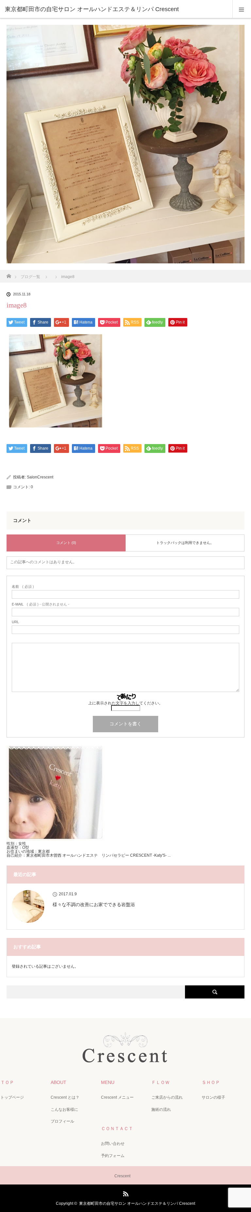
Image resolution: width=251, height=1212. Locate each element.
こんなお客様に (64, 1109)
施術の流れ (161, 1109)
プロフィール (62, 1121)
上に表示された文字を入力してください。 (125, 703)
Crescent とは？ (65, 1097)
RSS (125, 1193)
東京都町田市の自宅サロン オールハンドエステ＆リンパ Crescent (137, 1203)
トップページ (12, 1097)
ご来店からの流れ (167, 1097)
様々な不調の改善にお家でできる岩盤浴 (94, 904)
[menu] (241, 9)
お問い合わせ (113, 1143)
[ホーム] (9, 274)
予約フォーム (113, 1155)
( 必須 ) (23, 586)
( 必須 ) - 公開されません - (40, 604)
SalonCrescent (40, 477)
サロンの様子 (213, 1097)
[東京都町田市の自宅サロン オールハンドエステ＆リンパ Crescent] (115, 9)
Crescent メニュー (117, 1097)
